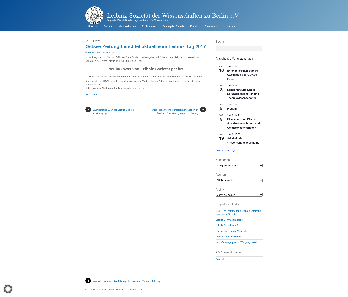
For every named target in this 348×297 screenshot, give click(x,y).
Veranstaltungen (127, 26)
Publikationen (149, 26)
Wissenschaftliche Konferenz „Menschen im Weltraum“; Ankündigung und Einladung (178, 111)
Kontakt (194, 26)
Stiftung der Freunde (173, 26)
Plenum (232, 108)
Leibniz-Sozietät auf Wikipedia (231, 231)
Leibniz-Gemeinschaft (227, 225)
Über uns (93, 26)
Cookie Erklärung (151, 281)
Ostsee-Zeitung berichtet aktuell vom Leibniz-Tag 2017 (145, 46)
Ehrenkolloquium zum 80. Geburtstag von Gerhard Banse (243, 75)
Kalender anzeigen (226, 150)
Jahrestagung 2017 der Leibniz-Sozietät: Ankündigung (111, 111)
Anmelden (221, 259)
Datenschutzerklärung (114, 281)
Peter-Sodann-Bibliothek (228, 236)
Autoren (221, 174)
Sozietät (108, 26)
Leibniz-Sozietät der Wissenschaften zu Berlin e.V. (112, 289)
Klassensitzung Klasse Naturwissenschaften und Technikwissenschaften (243, 94)
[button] (8, 289)
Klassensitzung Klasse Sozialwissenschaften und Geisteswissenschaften (243, 123)
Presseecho (108, 52)
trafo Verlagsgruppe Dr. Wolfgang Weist (236, 242)
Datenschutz (211, 26)
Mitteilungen (94, 52)
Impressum (230, 26)
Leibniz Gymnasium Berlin (229, 219)
